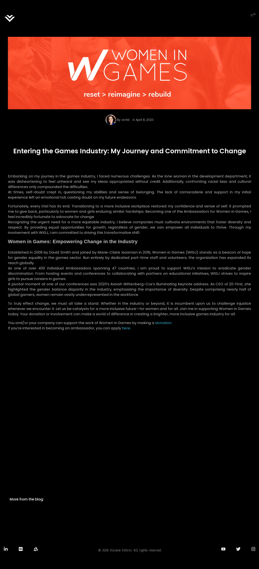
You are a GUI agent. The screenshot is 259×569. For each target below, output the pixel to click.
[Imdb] (20, 549)
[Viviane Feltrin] (10, 18)
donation (163, 322)
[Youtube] (223, 549)
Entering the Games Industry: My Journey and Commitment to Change (129, 151)
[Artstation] (35, 549)
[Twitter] (238, 549)
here (126, 328)
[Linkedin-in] (6, 549)
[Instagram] (253, 549)
